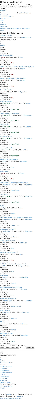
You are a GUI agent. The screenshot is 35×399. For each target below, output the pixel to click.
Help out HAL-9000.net (6, 333)
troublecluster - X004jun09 (7, 229)
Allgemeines (23, 92)
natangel (4, 324)
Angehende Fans (25, 266)
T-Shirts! (2, 322)
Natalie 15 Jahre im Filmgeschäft (9, 113)
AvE (3, 57)
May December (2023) (6, 55)
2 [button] (0, 43)
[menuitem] (7, 17)
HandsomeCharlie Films (7, 148)
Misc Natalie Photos (6, 136)
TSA (3, 266)
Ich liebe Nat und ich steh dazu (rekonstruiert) (13, 264)
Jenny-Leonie (6, 185)
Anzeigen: (3, 345)
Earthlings (3, 206)
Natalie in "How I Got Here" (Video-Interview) (13, 78)
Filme (21, 57)
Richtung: (23, 347)
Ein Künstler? (4, 275)
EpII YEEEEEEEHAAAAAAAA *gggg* (11, 287)
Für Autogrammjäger (6, 101)
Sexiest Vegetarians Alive (7, 241)
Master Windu (6, 103)
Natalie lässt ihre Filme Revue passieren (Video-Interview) (17, 67)
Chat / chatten (4, 194)
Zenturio (4, 277)
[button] (2, 45)
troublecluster (6, 219)
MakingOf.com (4, 125)
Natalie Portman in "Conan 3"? (9, 252)
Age (3, 243)
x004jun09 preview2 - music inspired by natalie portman (16, 217)
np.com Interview (5, 310)
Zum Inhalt (3, 11)
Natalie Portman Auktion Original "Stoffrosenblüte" (14, 183)
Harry (4, 161)
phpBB (9, 394)
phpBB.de (20, 396)
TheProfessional (7, 301)
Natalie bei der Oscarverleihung (9, 159)
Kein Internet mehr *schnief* (8, 299)
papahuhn (5, 312)
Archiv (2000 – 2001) (6, 90)
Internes (21, 173)
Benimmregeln (4, 171)
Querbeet (27, 103)
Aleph (4, 208)
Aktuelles (22, 69)
